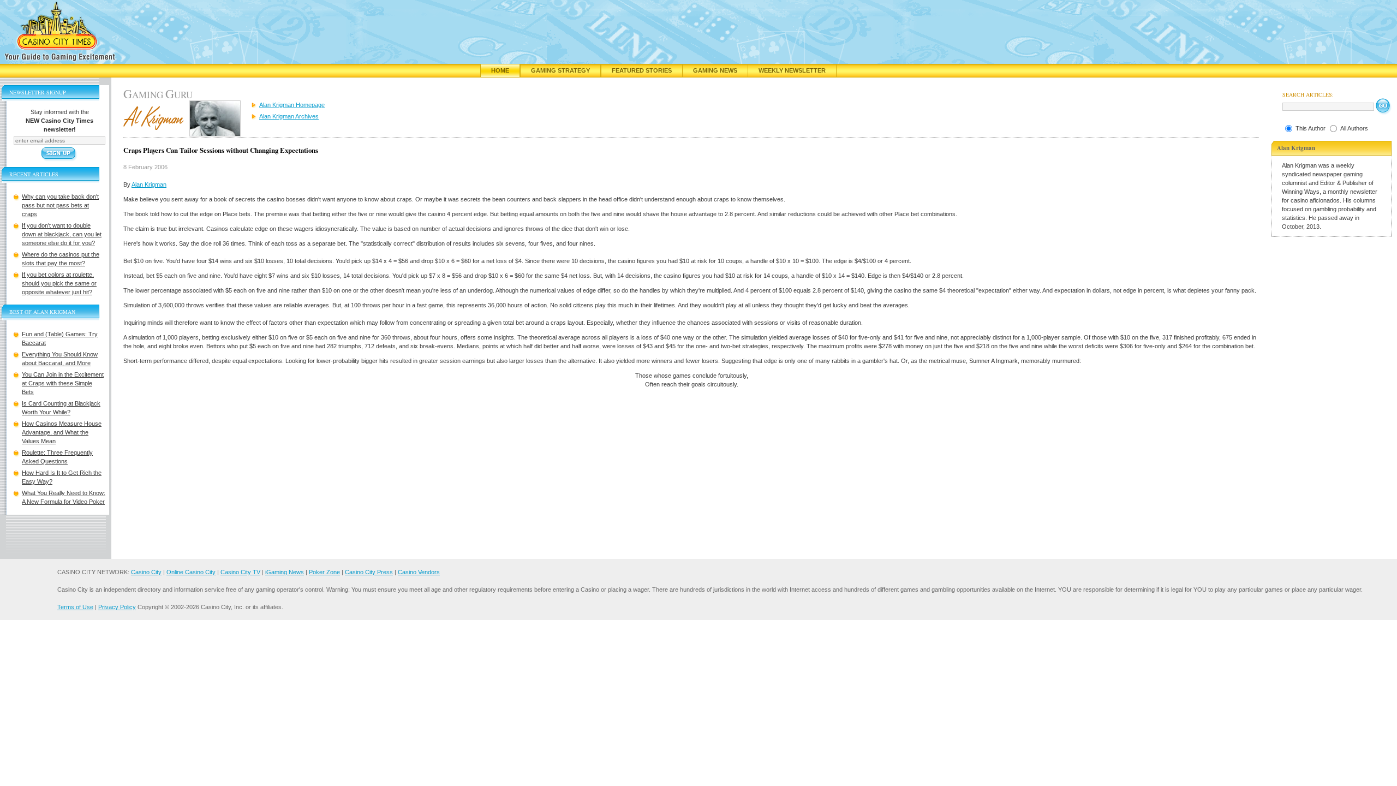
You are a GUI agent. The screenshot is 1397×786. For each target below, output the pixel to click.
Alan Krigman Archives (289, 116)
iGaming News (284, 572)
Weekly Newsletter (792, 70)
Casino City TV (240, 572)
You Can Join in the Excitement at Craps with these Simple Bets (63, 383)
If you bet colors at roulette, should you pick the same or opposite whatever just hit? (59, 283)
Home (500, 70)
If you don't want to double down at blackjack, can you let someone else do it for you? (62, 234)
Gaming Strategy (560, 70)
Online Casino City (191, 572)
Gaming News (715, 70)
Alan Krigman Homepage (292, 105)
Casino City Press (369, 572)
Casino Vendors (419, 572)
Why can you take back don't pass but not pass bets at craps (60, 205)
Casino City (146, 572)
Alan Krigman (149, 184)
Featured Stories (642, 70)
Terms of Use (75, 607)
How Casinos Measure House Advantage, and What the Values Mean (62, 432)
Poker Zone (324, 572)
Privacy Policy (117, 607)
